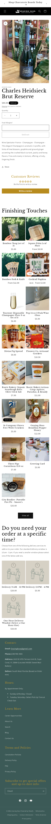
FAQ (6, 766)
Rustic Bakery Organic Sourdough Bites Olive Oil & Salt (13, 389)
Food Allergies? (7, 123)
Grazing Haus (16, 811)
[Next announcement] (46, 3)
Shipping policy (12, 815)
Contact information (26, 815)
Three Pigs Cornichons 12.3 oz (13, 465)
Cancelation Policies (13, 754)
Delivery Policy (11, 760)
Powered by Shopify (27, 811)
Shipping (4, 106)
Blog (7, 732)
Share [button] (7, 167)
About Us (8, 721)
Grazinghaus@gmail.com (21, 648)
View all (25, 515)
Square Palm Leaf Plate (37, 244)
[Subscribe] (43, 791)
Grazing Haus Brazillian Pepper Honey (37, 427)
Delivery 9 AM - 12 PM (13, 587)
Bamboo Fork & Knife (13, 279)
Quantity (5, 110)
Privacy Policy (10, 771)
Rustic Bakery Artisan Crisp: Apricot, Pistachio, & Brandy (37, 389)
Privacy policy (26, 818)
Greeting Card (37, 464)
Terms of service (41, 815)
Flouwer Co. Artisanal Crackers (37, 352)
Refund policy (40, 811)
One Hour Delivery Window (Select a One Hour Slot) (13, 623)
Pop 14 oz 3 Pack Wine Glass (37, 314)
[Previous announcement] (4, 3)
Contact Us (9, 738)
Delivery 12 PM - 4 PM (37, 587)
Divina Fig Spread (13, 351)
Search (7, 727)
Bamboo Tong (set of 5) (13, 244)
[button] (5, 11)
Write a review (25, 191)
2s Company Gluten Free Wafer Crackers (13, 426)
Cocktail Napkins (37, 279)
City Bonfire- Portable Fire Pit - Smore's (13, 501)
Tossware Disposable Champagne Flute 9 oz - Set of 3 (13, 315)
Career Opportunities (13, 716)
